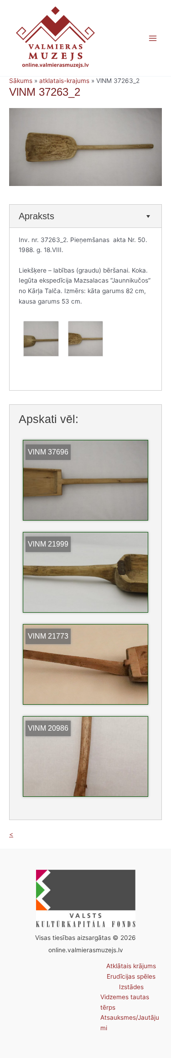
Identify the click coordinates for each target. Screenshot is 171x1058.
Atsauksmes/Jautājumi (129, 1023)
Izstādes (131, 987)
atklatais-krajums (64, 80)
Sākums (20, 80)
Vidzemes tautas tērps (124, 1002)
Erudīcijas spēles (131, 976)
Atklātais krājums (131, 966)
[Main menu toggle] (153, 38)
